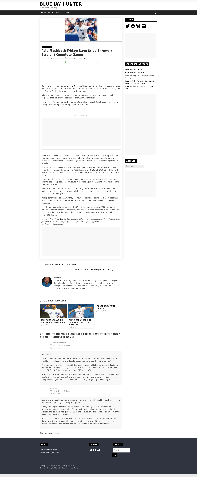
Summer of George (72, 86)
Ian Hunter (56, 58)
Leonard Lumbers (59, 342)
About (50, 13)
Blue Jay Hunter (61, 4)
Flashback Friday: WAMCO (134, 69)
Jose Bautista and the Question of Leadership (53, 321)
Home (43, 13)
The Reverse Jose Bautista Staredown (58, 264)
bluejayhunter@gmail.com (52, 224)
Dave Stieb (88, 58)
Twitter (58, 13)
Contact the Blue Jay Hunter (49, 453)
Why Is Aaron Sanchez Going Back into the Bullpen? (80, 322)
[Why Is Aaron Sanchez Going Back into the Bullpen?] (81, 305)
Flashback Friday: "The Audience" (136, 72)
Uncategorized (47, 47)
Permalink (57, 348)
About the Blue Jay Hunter (48, 449)
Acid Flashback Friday (68, 58)
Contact (67, 13)
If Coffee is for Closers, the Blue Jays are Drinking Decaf (95, 269)
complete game (79, 58)
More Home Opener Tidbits (106, 307)
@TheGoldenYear (57, 219)
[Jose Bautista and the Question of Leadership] (53, 305)
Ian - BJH (55, 388)
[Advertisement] (81, 132)
